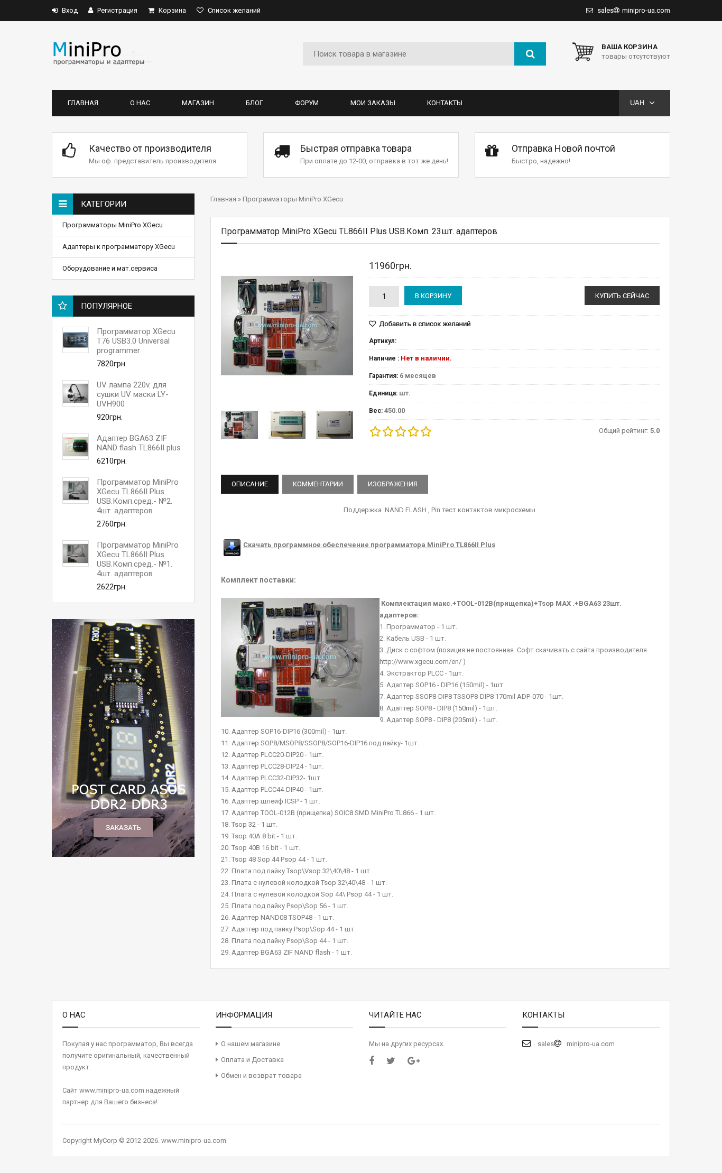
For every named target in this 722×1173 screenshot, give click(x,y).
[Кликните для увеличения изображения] (287, 326)
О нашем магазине (250, 1044)
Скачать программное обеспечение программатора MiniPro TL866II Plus (369, 545)
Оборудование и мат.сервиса (110, 268)
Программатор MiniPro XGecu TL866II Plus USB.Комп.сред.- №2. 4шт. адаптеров (138, 496)
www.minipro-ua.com (193, 1140)
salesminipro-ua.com (633, 10)
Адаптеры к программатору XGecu (119, 247)
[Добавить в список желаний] (419, 324)
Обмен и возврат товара (261, 1075)
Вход (69, 10)
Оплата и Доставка (252, 1060)
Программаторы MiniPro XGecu (113, 225)
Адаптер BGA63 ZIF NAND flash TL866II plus (139, 442)
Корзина (171, 10)
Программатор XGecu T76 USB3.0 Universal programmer (136, 341)
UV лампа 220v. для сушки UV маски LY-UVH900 (133, 394)
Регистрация (116, 10)
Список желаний (233, 10)
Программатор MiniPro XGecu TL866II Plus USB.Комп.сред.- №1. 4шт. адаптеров (138, 559)
